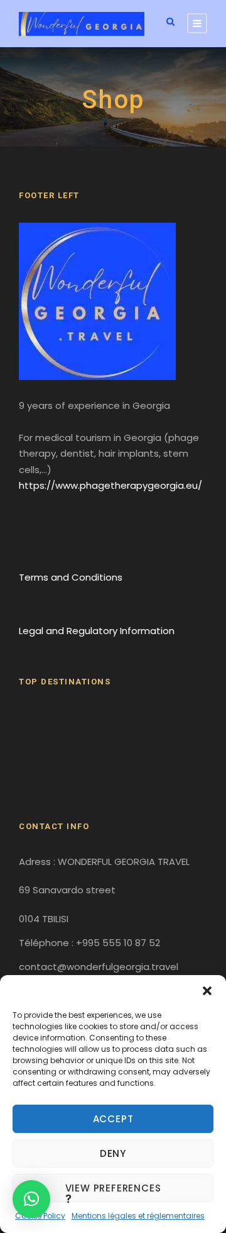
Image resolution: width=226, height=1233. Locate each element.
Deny (113, 1153)
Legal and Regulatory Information (97, 630)
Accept (113, 1118)
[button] (207, 991)
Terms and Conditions (70, 577)
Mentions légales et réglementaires (138, 1215)
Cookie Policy (40, 1215)
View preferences (113, 1188)
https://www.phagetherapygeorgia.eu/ (110, 485)
